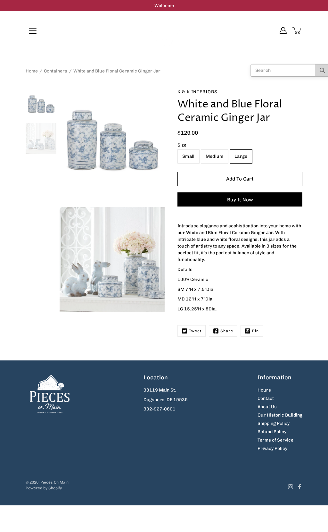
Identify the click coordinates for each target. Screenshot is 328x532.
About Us (267, 407)
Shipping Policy (274, 423)
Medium (215, 156)
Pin (255, 331)
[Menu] (33, 31)
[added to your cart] (297, 30)
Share (226, 331)
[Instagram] (290, 486)
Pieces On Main (54, 482)
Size (181, 145)
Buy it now (240, 200)
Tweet (195, 331)
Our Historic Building (280, 415)
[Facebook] (299, 486)
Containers (55, 71)
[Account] (283, 30)
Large (241, 156)
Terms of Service (275, 440)
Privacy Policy (272, 448)
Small (188, 156)
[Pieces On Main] (164, 30)
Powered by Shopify (44, 488)
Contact (266, 398)
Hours (264, 390)
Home (32, 71)
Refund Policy (272, 432)
